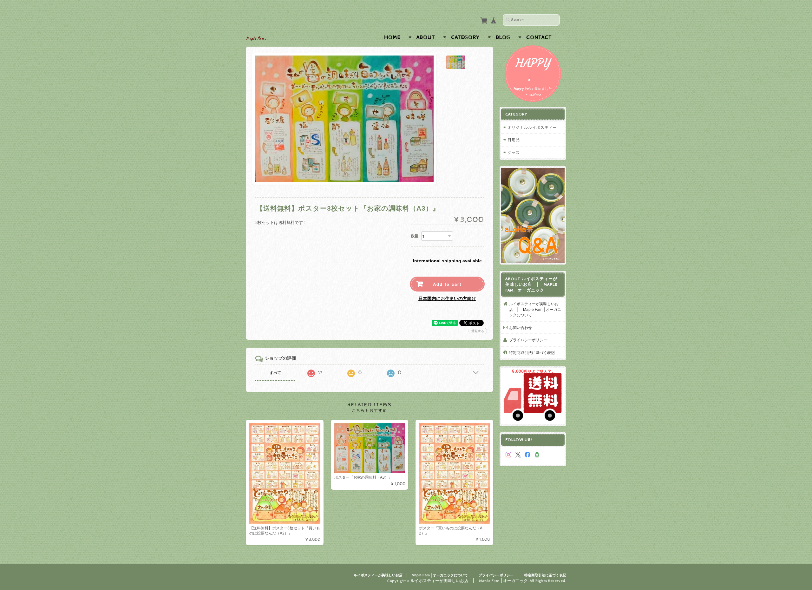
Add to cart (447, 284)
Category (465, 37)
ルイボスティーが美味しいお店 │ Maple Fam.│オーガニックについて (535, 309)
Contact (539, 37)
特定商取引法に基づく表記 (532, 353)
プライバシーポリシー (528, 340)
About (425, 37)
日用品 (514, 140)
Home (392, 37)
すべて (275, 372)
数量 (414, 236)
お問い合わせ (520, 327)
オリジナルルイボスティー (532, 127)
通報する (477, 331)
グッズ (514, 152)
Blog (503, 37)
